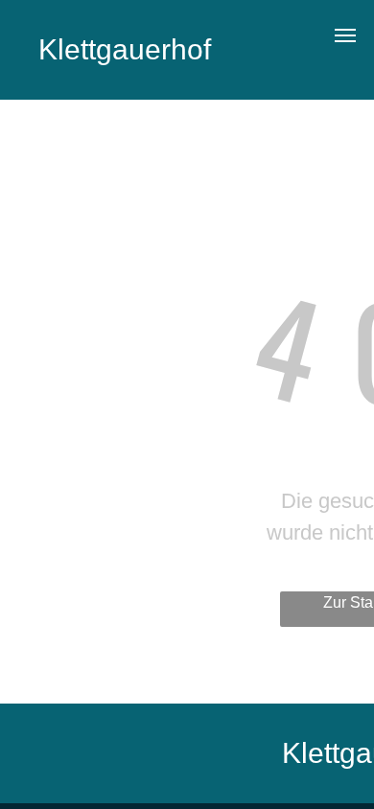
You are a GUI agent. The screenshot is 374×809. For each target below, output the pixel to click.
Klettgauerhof (124, 49)
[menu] (345, 35)
